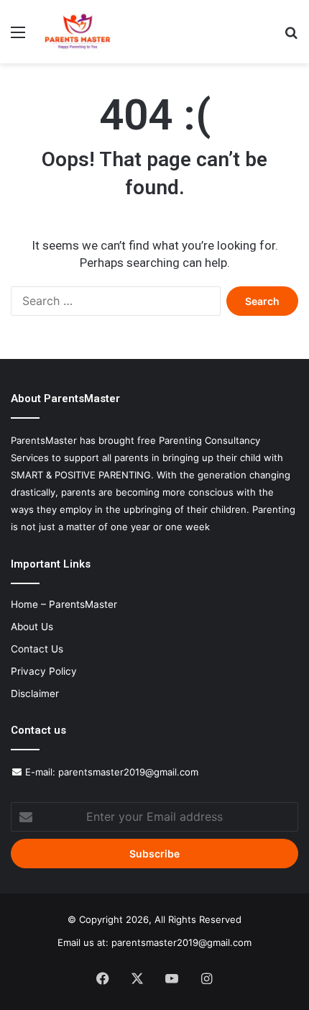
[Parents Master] (77, 31)
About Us (32, 626)
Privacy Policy (44, 671)
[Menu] (18, 37)
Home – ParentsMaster (64, 604)
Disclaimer (35, 693)
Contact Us (37, 649)
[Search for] (291, 37)
